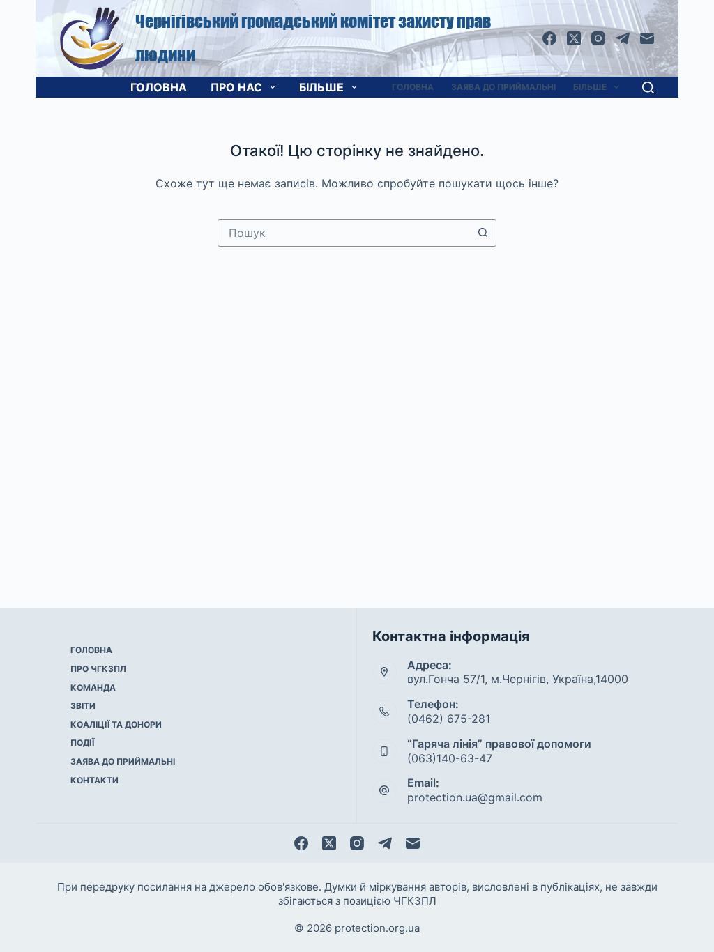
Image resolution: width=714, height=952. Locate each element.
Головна (158, 87)
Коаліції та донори (116, 724)
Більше (321, 87)
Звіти (83, 705)
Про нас (236, 87)
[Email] (647, 38)
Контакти (94, 780)
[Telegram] (623, 38)
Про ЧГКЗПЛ (98, 668)
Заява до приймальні (503, 87)
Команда (93, 687)
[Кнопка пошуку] (482, 233)
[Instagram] (598, 38)
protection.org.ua (377, 928)
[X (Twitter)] (574, 38)
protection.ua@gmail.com (474, 797)
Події (82, 742)
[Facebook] (549, 38)
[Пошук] (648, 87)
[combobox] (343, 233)
